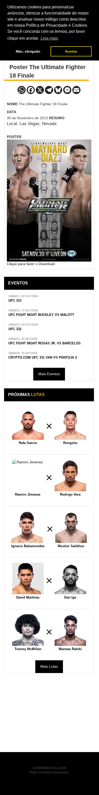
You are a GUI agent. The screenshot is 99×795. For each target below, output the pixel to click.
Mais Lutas (49, 666)
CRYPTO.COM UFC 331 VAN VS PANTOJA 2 (42, 357)
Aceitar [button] (71, 51)
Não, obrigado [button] (28, 51)
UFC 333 (14, 300)
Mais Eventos (49, 374)
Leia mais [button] (49, 38)
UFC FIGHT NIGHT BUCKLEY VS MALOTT (41, 315)
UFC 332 (14, 329)
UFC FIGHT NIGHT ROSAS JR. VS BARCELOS (44, 343)
